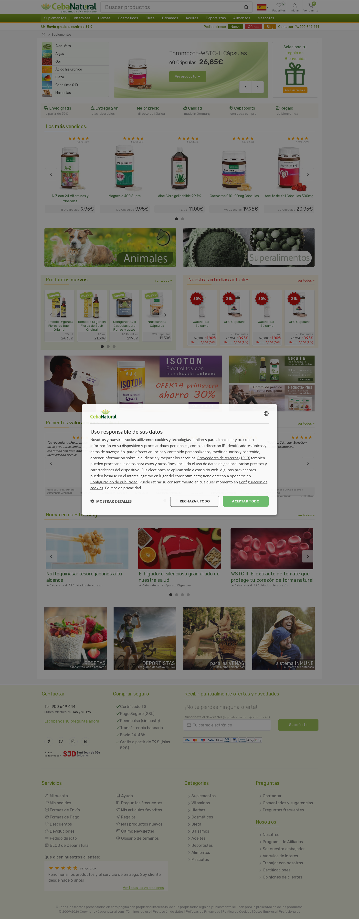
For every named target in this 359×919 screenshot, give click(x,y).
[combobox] (266, 413)
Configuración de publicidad (113, 481)
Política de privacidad (123, 487)
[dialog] (179, 459)
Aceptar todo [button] (245, 501)
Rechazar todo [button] (195, 501)
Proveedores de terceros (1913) (223, 457)
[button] (111, 501)
